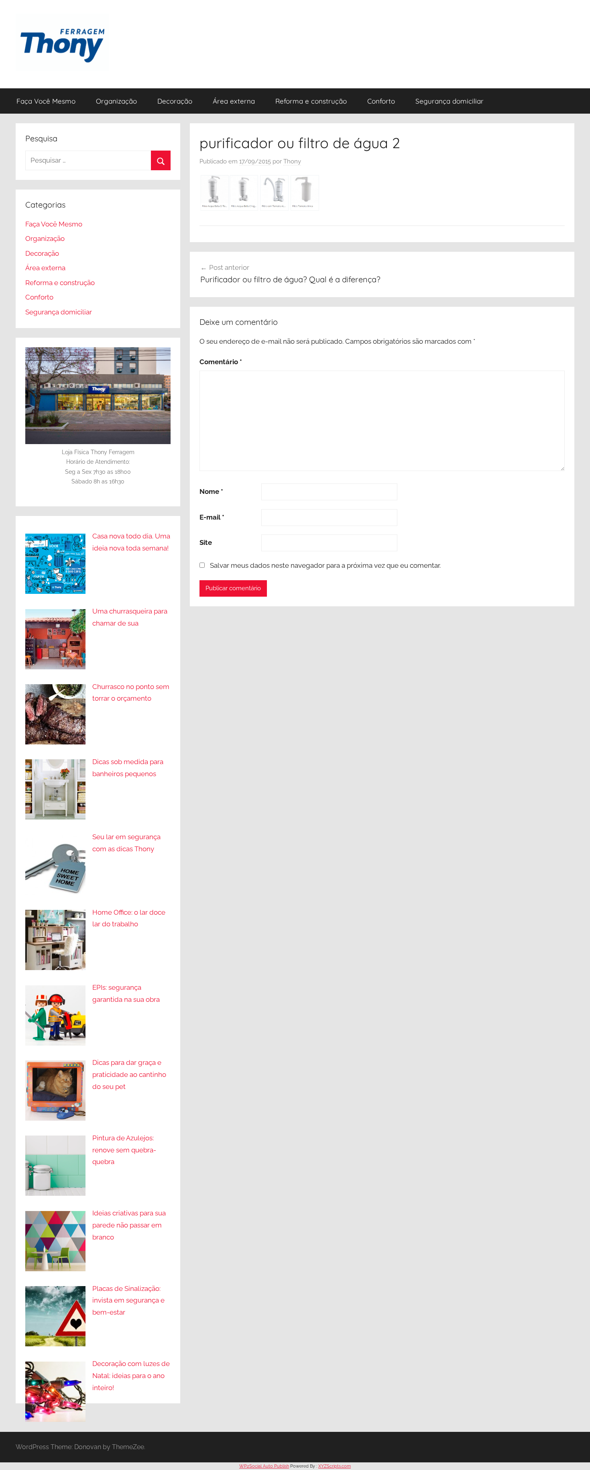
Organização (116, 101)
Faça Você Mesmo (45, 101)
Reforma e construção (311, 101)
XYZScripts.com (334, 1466)
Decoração (174, 101)
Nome (211, 491)
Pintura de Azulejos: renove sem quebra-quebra (124, 1150)
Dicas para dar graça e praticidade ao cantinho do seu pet (129, 1074)
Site (205, 542)
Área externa (234, 101)
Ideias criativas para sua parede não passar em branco (129, 1225)
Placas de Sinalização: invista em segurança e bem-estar (128, 1300)
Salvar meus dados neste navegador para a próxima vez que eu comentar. (325, 565)
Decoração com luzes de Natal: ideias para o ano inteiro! (131, 1376)
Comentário (220, 362)
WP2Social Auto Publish (264, 1466)
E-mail (211, 517)
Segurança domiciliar (449, 101)
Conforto (381, 101)
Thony (292, 161)
